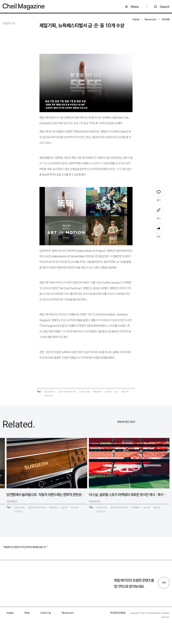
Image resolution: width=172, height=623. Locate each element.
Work (27, 612)
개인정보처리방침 (117, 612)
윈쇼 (116, 391)
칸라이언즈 (48, 395)
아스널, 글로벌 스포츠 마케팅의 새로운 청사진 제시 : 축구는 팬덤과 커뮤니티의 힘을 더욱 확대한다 (128, 494)
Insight (10, 612)
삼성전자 (108, 391)
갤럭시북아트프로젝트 (67, 391)
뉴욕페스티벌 (84, 391)
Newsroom (68, 612)
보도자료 (165, 19)
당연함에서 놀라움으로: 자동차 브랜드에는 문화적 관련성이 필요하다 (45, 494)
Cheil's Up (45, 612)
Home (136, 19)
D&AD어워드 (49, 391)
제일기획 (125, 391)
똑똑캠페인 (97, 391)
